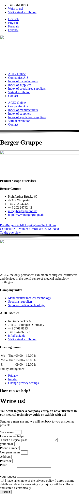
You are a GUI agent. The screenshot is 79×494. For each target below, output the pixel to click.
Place (4, 465)
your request (8, 476)
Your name (7, 432)
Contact (13, 96)
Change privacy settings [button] (23, 383)
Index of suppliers (19, 85)
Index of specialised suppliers (27, 88)
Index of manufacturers (23, 81)
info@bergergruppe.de (22, 211)
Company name (10, 452)
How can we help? (12, 436)
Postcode (6, 461)
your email (7, 444)
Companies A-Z (18, 77)
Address (5, 456)
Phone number (9, 448)
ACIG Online (17, 74)
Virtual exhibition (19, 92)
